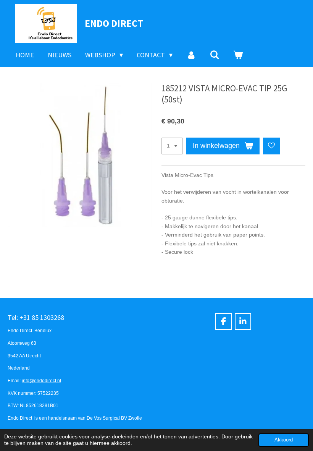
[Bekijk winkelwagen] (238, 55)
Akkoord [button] (283, 440)
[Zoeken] (214, 55)
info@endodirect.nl (41, 380)
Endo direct (114, 23)
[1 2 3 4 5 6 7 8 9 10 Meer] (172, 146)
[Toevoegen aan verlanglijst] (271, 146)
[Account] (191, 55)
